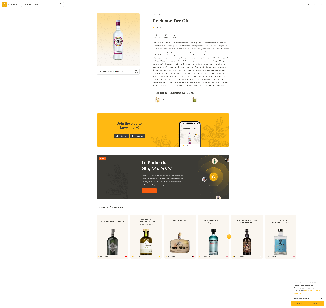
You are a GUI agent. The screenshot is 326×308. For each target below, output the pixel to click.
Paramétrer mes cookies (301, 299)
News (300, 4)
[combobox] (42, 4)
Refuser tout (299, 304)
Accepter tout (316, 304)
